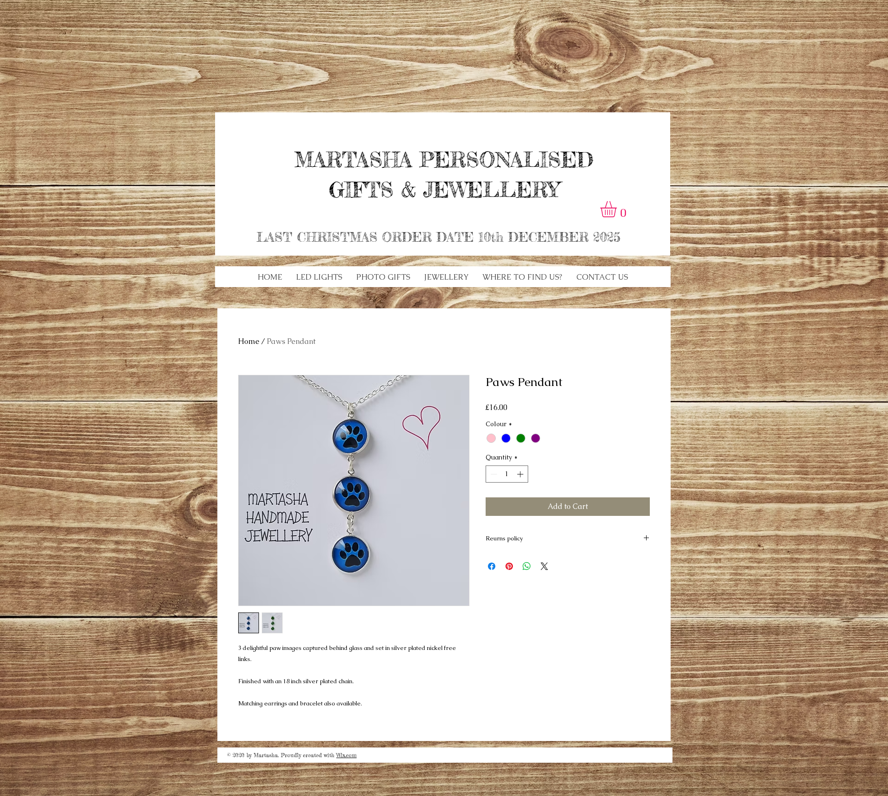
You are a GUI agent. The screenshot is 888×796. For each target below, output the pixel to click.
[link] (617, 209)
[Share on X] (544, 566)
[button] (319, 277)
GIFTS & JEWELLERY (444, 189)
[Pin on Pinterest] (509, 566)
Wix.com (346, 755)
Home (248, 341)
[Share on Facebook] (491, 566)
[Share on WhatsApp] (526, 566)
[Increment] (521, 474)
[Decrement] (493, 474)
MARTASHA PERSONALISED (444, 159)
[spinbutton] (507, 474)
